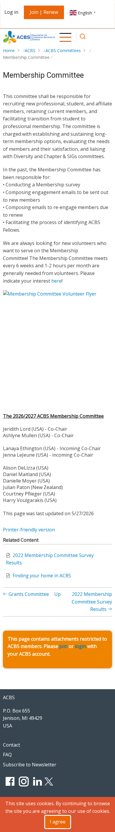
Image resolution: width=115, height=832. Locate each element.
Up (57, 594)
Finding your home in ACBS (42, 576)
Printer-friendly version (29, 529)
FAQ (7, 754)
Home (9, 50)
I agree (57, 821)
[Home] (29, 37)
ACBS (30, 50)
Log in (11, 12)
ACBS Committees (63, 50)
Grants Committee (28, 594)
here (56, 281)
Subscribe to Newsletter (29, 764)
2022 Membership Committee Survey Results (92, 601)
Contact (11, 745)
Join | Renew (44, 12)
